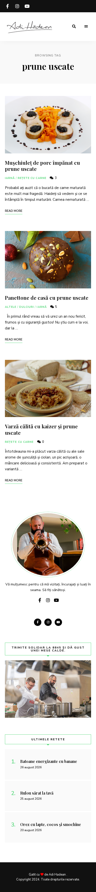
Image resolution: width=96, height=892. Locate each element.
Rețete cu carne (32, 178)
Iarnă (10, 178)
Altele (10, 307)
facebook (7, 6)
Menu (86, 26)
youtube (27, 6)
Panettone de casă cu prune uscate (46, 297)
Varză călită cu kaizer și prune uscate (41, 429)
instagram (17, 6)
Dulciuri (26, 307)
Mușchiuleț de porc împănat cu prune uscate (42, 165)
